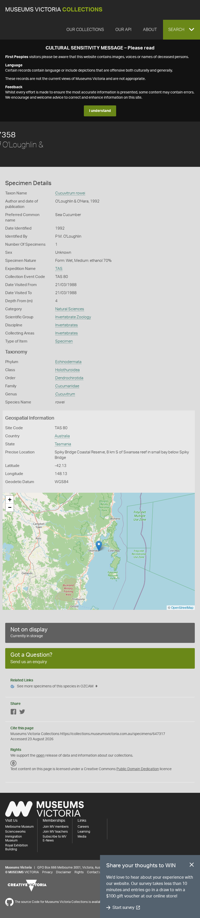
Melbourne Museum (19, 826)
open (40, 755)
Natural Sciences (69, 309)
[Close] (192, 865)
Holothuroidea (67, 370)
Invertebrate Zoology (73, 317)
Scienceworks (15, 831)
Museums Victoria (53, 9)
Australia (62, 436)
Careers (83, 826)
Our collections (85, 30)
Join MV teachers (55, 831)
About (150, 30)
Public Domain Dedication (137, 769)
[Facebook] (13, 713)
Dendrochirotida (69, 378)
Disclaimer (63, 872)
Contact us (95, 872)
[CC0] (13, 763)
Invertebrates (66, 325)
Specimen (64, 341)
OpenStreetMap (182, 607)
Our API (123, 30)
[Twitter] (22, 713)
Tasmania (63, 444)
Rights (79, 872)
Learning (84, 831)
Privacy (47, 872)
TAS (59, 269)
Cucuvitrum (65, 394)
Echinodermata (68, 362)
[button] (181, 30)
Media (82, 836)
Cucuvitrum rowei (70, 193)
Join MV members (55, 826)
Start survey (123, 908)
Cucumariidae (67, 386)
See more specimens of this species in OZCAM (55, 686)
